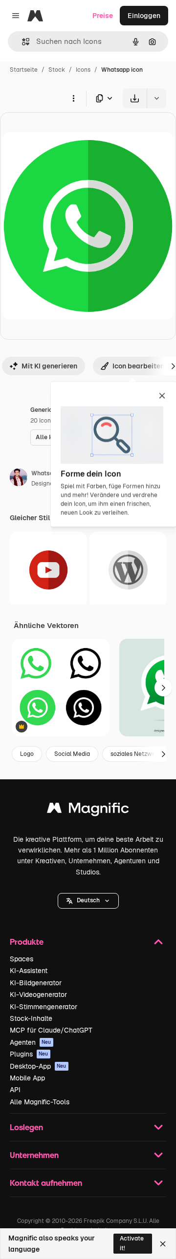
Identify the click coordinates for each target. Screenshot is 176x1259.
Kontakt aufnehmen (46, 1183)
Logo (27, 754)
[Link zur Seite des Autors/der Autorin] (18, 478)
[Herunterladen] (135, 98)
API (15, 1089)
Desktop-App (38, 1066)
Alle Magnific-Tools (39, 1101)
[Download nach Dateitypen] (104, 98)
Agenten (30, 1042)
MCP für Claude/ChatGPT (51, 1030)
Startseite (24, 70)
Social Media (72, 754)
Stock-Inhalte (31, 1018)
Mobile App (27, 1078)
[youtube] (48, 570)
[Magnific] (88, 810)
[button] (88, 901)
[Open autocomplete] (21, 41)
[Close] (163, 1244)
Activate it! (132, 1243)
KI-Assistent (28, 970)
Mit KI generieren (49, 366)
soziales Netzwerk (135, 754)
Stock (56, 70)
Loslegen (26, 1127)
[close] (162, 396)
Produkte (27, 941)
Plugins (29, 1054)
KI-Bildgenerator (36, 982)
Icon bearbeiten (138, 366)
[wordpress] (128, 570)
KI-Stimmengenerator (43, 1006)
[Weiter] (163, 687)
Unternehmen (34, 1155)
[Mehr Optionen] (73, 98)
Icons (83, 70)
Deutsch (88, 900)
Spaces (21, 958)
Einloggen (144, 15)
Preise (102, 15)
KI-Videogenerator (38, 994)
